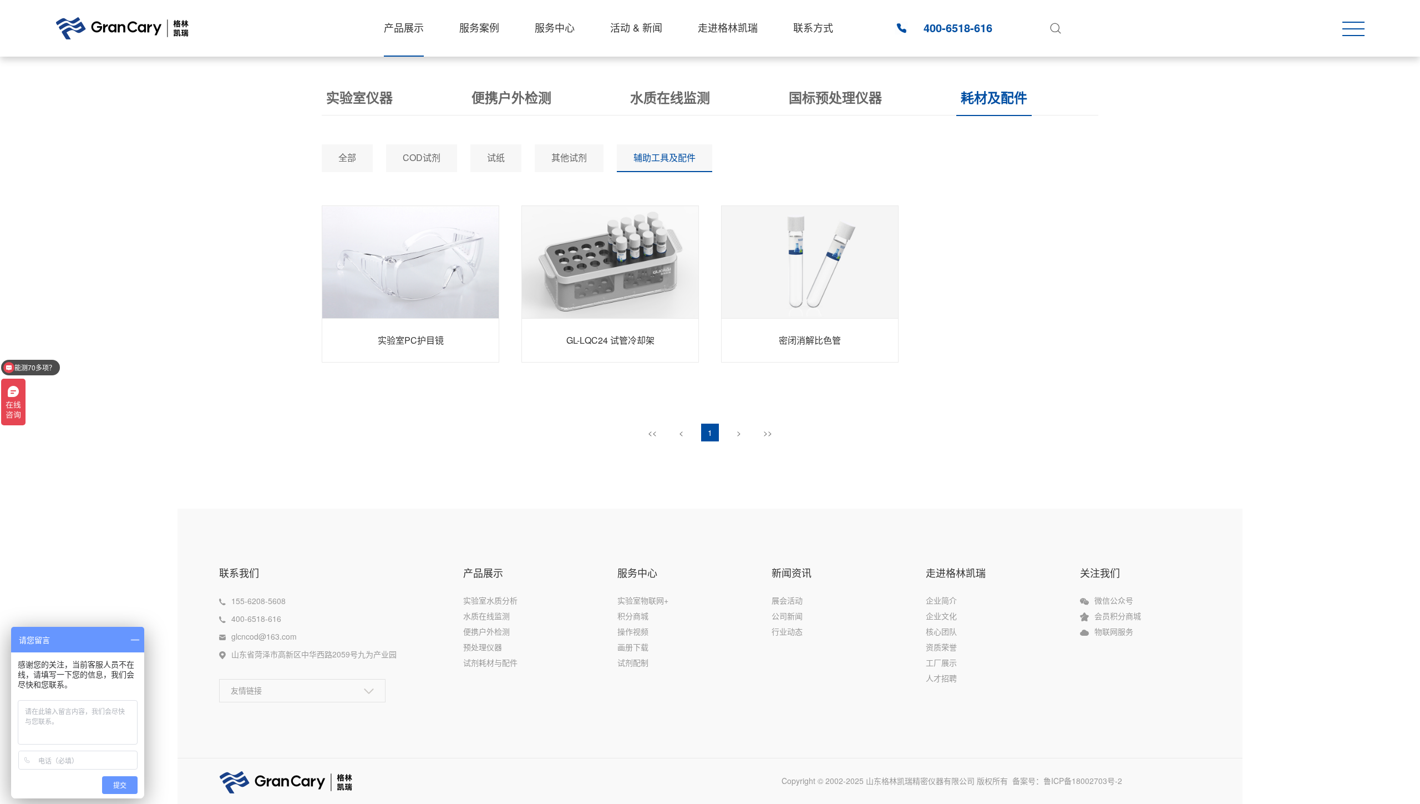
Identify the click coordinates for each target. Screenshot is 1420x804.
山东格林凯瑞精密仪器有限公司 (920, 780)
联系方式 (813, 27)
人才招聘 (941, 678)
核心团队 (941, 631)
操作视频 (632, 631)
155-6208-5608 (258, 600)
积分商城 (632, 615)
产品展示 (404, 27)
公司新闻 (787, 615)
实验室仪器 (359, 97)
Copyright (800, 780)
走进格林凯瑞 (728, 27)
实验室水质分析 (490, 600)
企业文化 (941, 615)
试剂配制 (632, 662)
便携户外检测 (511, 97)
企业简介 (941, 600)
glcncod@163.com (264, 636)
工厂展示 (941, 662)
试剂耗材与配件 (490, 662)
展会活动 (787, 600)
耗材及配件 (994, 97)
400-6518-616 (958, 27)
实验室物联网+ (642, 600)
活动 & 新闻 (636, 27)
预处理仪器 (482, 646)
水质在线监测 (670, 97)
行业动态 (787, 631)
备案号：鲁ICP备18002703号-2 (1072, 780)
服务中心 (555, 27)
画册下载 (632, 646)
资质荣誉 (941, 646)
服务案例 (479, 27)
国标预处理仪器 (835, 97)
